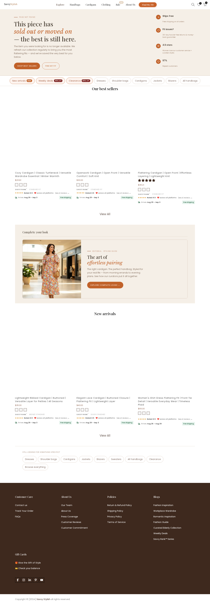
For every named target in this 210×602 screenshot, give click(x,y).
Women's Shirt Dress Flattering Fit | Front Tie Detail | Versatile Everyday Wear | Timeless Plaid (165, 401)
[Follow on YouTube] (41, 580)
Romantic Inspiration (164, 516)
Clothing (106, 4)
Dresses (101, 80)
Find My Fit (148, 4)
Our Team (66, 505)
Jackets (157, 80)
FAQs (17, 516)
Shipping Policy (115, 511)
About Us (130, 4)
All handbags (190, 80)
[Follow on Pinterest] (35, 580)
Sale (119, 4)
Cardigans (91, 4)
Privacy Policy (114, 516)
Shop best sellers (27, 66)
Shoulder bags (120, 80)
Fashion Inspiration (163, 505)
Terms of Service (116, 522)
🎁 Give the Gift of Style (28, 562)
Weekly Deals (160, 533)
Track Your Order (24, 511)
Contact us (21, 505)
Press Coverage (69, 516)
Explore (60, 4)
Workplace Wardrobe (164, 511)
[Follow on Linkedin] (29, 580)
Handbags (75, 4)
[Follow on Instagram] (23, 580)
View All (105, 214)
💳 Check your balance (27, 568)
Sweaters (116, 459)
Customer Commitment (74, 527)
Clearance (79, 80)
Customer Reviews (71, 522)
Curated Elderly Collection (167, 527)
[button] (147, 180)
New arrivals (21, 80)
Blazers (172, 80)
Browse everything (35, 467)
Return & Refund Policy (119, 505)
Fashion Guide (160, 522)
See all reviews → (62, 193)
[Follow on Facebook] (17, 580)
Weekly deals (50, 80)
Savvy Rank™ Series (163, 539)
